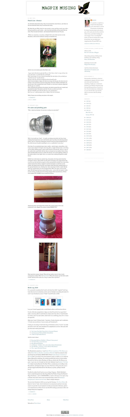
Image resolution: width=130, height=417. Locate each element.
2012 (87, 136)
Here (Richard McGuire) (37, 343)
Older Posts (66, 400)
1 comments (31, 97)
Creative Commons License (74, 415)
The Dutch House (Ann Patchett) (39, 342)
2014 (87, 131)
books (34, 393)
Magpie (94, 20)
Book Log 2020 (33, 287)
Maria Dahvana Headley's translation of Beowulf (43, 353)
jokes (34, 99)
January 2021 (89, 114)
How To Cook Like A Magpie (91, 52)
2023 (87, 106)
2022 (87, 108)
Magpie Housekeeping (89, 64)
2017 (87, 124)
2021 (87, 110)
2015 (87, 129)
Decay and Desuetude (89, 59)
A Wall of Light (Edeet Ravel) (38, 334)
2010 (87, 140)
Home (48, 400)
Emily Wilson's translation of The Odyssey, (56, 351)
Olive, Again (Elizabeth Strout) (39, 348)
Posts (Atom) (37, 403)
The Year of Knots (61, 382)
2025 (87, 101)
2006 (87, 149)
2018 (87, 122)
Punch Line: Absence (35, 20)
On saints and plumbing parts (37, 107)
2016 (87, 127)
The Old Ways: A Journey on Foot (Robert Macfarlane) (44, 346)
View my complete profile (92, 43)
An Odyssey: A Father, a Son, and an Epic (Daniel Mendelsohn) (46, 345)
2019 (87, 120)
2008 (87, 145)
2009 (87, 143)
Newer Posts (31, 400)
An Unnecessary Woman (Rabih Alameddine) (42, 333)
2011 (87, 138)
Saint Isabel (46, 275)
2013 (87, 133)
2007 (87, 147)
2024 (87, 103)
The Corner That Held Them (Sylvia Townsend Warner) (44, 331)
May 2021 (88, 112)
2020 (87, 117)
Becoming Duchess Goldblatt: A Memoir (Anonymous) (44, 340)
